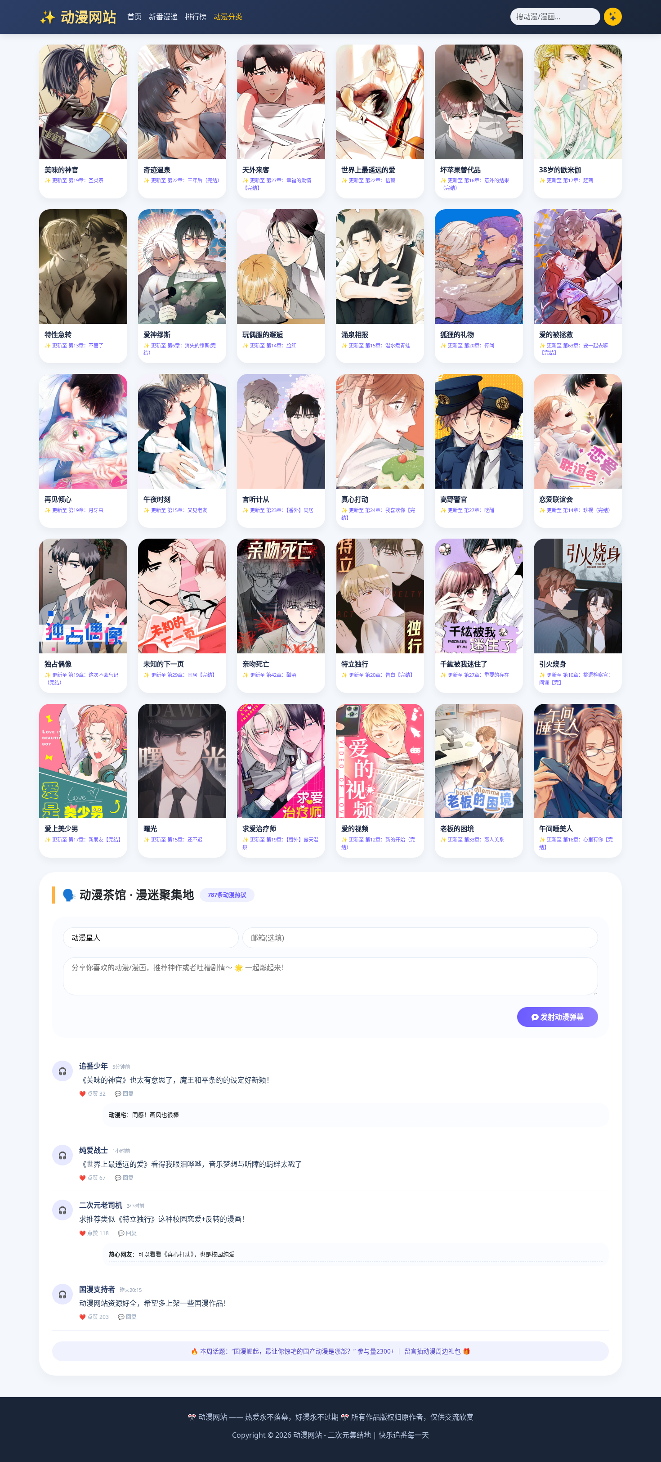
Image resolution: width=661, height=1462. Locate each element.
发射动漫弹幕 (561, 1017)
